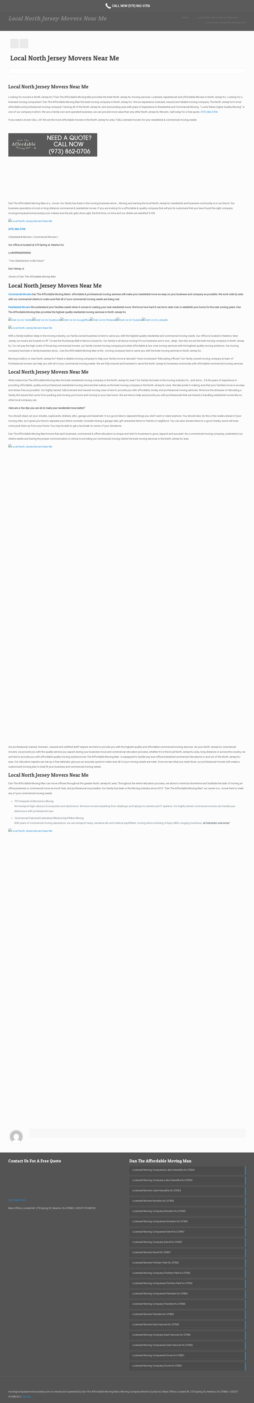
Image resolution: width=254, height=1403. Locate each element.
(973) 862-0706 (209, 111)
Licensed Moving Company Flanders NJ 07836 (158, 1303)
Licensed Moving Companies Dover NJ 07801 (158, 1355)
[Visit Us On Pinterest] (103, 319)
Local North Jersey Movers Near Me (217, 17)
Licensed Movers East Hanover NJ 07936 (155, 1324)
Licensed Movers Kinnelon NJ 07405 (153, 1200)
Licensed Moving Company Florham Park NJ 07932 (161, 1272)
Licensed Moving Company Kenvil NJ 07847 (157, 1241)
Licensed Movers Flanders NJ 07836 (153, 1314)
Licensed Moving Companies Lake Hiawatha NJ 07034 (163, 1169)
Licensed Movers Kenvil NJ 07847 (151, 1252)
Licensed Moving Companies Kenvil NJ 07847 (158, 1231)
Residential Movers (19, 307)
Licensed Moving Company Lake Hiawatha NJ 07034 (162, 1180)
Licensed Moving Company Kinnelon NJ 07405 (158, 1211)
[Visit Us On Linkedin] (155, 319)
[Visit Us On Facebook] (46, 319)
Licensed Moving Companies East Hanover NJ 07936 (162, 1345)
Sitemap (26, 1396)
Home (185, 17)
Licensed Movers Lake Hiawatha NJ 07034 (156, 1190)
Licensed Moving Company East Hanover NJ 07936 (161, 1334)
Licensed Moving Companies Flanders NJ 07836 (160, 1293)
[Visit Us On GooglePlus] (75, 319)
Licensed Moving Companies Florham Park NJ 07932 (162, 1283)
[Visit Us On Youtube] (129, 319)
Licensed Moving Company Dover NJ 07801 (157, 1365)
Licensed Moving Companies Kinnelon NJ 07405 (160, 1221)
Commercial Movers (19, 294)
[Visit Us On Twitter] (20, 319)
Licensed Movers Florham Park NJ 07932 (155, 1262)
